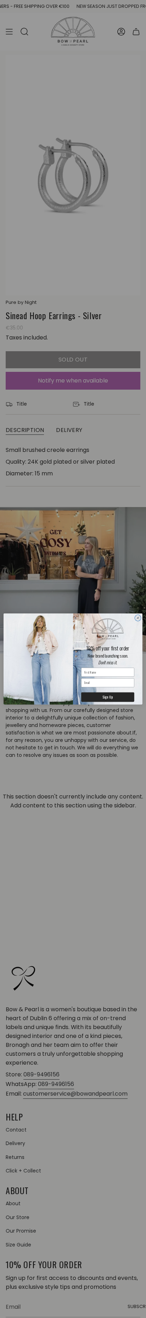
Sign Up (107, 697)
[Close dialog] (138, 618)
